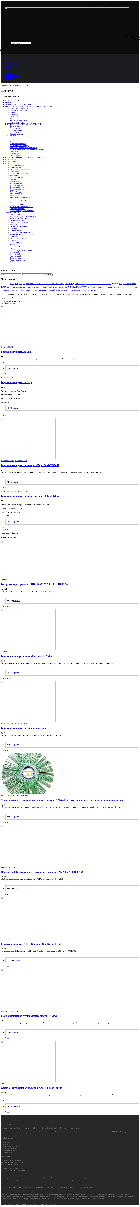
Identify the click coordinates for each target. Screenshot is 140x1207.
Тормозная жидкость (17, 122)
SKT (43, 284)
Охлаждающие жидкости (19, 108)
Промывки (14, 114)
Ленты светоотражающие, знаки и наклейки (26, 150)
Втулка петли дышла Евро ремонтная (23, 728)
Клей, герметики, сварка (19, 120)
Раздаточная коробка (17, 260)
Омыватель (14, 116)
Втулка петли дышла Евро (16, 351)
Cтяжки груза (15, 156)
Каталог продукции (12, 62)
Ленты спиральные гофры (19, 146)
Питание (13, 266)
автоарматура (117, 287)
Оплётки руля (15, 154)
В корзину (15, 368)
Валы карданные (16, 258)
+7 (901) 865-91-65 (116, 1132)
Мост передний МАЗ (17, 165)
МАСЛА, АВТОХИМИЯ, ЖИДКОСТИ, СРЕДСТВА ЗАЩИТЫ (29, 106)
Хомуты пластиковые (18, 144)
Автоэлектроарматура (84, 284)
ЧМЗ (111, 287)
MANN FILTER (36, 284)
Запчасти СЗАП (11, 159)
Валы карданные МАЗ (18, 189)
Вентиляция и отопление (19, 219)
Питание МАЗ (15, 195)
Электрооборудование (18, 238)
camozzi (5, 283)
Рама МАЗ (13, 179)
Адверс (115, 283)
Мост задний (14, 252)
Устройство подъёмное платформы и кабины (26, 217)
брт (123, 287)
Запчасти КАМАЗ (12, 213)
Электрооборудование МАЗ (20, 169)
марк (21, 290)
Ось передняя (15, 246)
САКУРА (82, 287)
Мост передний (15, 256)
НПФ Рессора (46, 287)
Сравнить (8, 374)
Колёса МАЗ (14, 175)
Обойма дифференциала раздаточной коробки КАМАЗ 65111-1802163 (42, 872)
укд (30, 290)
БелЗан (5, 287)
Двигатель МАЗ (16, 203)
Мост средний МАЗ (17, 185)
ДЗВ (27, 287)
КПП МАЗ (14, 191)
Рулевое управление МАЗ (19, 173)
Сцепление (14, 264)
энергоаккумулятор (91, 290)
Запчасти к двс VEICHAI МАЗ (21, 201)
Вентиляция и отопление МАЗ (21, 207)
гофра (126, 287)
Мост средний (15, 254)
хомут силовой (69, 290)
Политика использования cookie (13, 1187)
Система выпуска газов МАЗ (20, 197)
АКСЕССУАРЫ (11, 136)
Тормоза (13, 240)
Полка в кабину (15, 152)
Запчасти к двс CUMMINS (20, 222)
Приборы (13, 236)
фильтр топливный (37, 290)
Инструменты (15, 128)
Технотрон (101, 287)
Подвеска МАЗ (15, 181)
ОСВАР (55, 287)
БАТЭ (120, 284)
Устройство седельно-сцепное (21, 250)
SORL (48, 284)
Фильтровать (47, 274)
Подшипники (15, 215)
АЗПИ (66, 284)
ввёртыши (18, 130)
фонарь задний (48, 290)
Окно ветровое (15, 230)
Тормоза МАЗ (15, 171)
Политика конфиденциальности (13, 1170)
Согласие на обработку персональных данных (77, 1187)
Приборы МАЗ (15, 167)
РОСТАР (72, 287)
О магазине (9, 60)
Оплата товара (10, 64)
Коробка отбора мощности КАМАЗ (23, 234)
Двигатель (13, 224)
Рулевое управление (17, 242)
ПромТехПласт (62, 287)
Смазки (12, 112)
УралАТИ (107, 287)
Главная (8, 58)
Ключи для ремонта (17, 134)
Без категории (6, 939)
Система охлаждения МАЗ (20, 199)
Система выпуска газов (18, 226)
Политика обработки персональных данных (42, 1187)
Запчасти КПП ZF (12, 100)
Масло (12, 118)
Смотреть (4, 304)
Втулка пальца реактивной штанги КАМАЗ (27, 656)
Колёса (12, 244)
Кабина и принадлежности (20, 232)
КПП (11, 262)
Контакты (9, 68)
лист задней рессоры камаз (10, 290)
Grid (10, 304)
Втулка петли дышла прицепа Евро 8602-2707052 (30, 465)
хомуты (17, 132)
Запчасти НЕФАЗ (11, 161)
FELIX (16, 284)
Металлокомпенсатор (34, 287)
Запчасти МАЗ (10, 163)
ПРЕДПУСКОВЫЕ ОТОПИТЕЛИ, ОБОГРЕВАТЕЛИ (25, 157)
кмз (2, 290)
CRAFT (12, 284)
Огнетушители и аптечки (19, 140)
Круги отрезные (16, 126)
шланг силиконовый (79, 290)
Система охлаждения (17, 220)
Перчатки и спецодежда (19, 110)
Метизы (8, 102)
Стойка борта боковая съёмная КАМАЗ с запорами (31, 1087)
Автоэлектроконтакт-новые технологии (100, 284)
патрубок (26, 290)
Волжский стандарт (18, 287)
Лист (14, 304)
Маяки (12, 138)
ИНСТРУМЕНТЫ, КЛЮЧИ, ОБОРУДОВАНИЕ (23, 124)
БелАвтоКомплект (129, 284)
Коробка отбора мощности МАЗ (22, 187)
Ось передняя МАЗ (17, 177)
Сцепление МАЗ (16, 193)
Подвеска (13, 228)
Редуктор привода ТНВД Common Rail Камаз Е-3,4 (31, 943)
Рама (11, 248)
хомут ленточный (60, 290)
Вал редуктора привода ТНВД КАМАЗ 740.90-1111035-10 (34, 584)
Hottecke (29, 284)
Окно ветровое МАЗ (17, 209)
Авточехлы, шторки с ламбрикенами (23, 148)
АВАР (53, 284)
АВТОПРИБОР (59, 284)
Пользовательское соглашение (12, 1168)
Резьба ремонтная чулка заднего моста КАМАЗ (29, 1015)
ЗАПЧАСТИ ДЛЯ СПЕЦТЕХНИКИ (19, 104)
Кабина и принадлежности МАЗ (22, 211)
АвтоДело (73, 284)
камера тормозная (133, 287)
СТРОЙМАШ (92, 287)
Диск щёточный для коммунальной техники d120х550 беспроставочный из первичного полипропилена (62, 800)
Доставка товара (11, 66)
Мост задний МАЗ (16, 183)
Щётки (12, 142)
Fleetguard (22, 284)
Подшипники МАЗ (17, 205)
